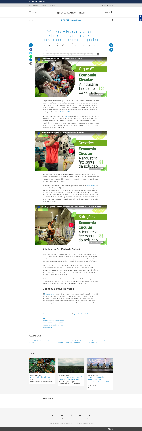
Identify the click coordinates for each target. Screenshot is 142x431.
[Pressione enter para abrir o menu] (30, 12)
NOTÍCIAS (64, 20)
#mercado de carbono (47, 323)
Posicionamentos (68, 423)
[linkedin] (112, 5)
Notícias (50, 423)
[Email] (30, 63)
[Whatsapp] (30, 56)
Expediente (52, 5)
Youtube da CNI (65, 112)
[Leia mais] (42, 365)
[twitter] (105, 5)
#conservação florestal (47, 325)
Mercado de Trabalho (64, 341)
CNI (33, 1)
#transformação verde (47, 327)
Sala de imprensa (78, 423)
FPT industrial (90, 186)
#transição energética (57, 323)
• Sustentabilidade (46, 315)
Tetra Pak (67, 116)
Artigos (31, 341)
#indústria (45, 320)
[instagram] (107, 5)
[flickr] (110, 5)
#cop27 (62, 325)
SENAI (40, 1)
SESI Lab (89, 341)
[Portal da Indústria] (29, 1)
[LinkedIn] (30, 59)
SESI (36, 1)
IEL (44, 1)
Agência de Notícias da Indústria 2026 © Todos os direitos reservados (45, 429)
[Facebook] (30, 49)
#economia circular (59, 322)
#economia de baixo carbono (49, 322)
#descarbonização (56, 325)
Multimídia (43, 5)
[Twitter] (30, 53)
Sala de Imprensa (33, 5)
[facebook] (102, 5)
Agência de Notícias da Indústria (82, 314)
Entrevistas (56, 423)
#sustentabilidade (50, 320)
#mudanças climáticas (59, 320)
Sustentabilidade (35, 375)
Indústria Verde (49, 294)
